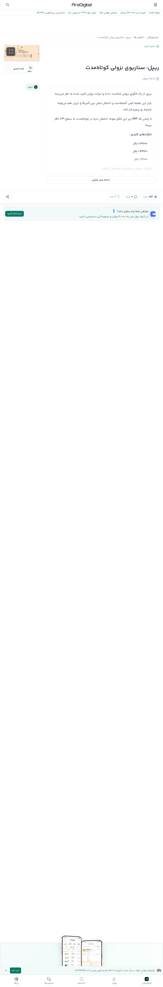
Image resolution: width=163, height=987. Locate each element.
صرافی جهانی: (110, 13)
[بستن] (6, 970)
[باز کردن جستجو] (7, 4)
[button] (22, 53)
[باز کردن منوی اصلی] (155, 4)
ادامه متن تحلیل (101, 180)
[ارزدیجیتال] (81, 5)
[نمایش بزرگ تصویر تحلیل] (10, 51)
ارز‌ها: (157, 13)
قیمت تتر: (140, 13)
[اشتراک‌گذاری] (7, 196)
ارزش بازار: (91, 13)
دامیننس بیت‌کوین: (54, 13)
